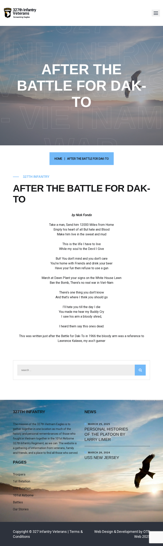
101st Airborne (23, 495)
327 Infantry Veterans (50, 531)
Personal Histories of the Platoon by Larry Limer (106, 434)
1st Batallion (21, 481)
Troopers (19, 474)
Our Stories (21, 509)
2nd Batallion (22, 488)
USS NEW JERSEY (101, 457)
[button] (156, 13)
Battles (18, 502)
